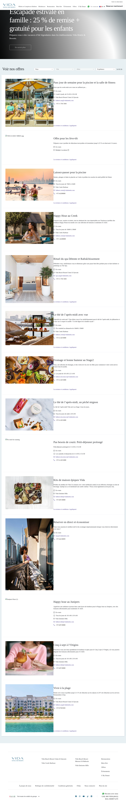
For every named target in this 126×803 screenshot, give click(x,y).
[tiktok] (87, 796)
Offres (75, 6)
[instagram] (79, 796)
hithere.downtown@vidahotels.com (67, 377)
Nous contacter (90, 786)
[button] (44, 69)
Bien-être (59, 6)
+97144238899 (60, 539)
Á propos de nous (25, 786)
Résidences (41, 6)
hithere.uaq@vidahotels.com (65, 100)
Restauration (51, 6)
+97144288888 (60, 193)
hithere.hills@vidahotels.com (65, 497)
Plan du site (103, 786)
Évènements (105, 771)
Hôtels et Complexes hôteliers (28, 6)
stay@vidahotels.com (62, 536)
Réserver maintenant (114, 6)
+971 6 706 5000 (61, 103)
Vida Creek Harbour (49, 763)
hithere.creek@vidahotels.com (65, 190)
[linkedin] (91, 796)
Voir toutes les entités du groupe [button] (27, 796)
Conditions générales (65, 786)
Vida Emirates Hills (82, 765)
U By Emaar (82, 6)
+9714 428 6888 (61, 380)
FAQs (79, 786)
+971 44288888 (61, 239)
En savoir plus (20, 47)
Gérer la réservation (117, 2)
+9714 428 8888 (61, 338)
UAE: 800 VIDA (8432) (110, 796)
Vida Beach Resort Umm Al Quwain (54, 759)
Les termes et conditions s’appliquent (64, 125)
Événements (67, 6)
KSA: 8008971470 (111, 799)
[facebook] (76, 796)
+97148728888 (60, 500)
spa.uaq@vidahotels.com (63, 276)
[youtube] (84, 796)
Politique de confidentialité (44, 786)
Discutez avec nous (111, 794)
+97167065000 (60, 708)
